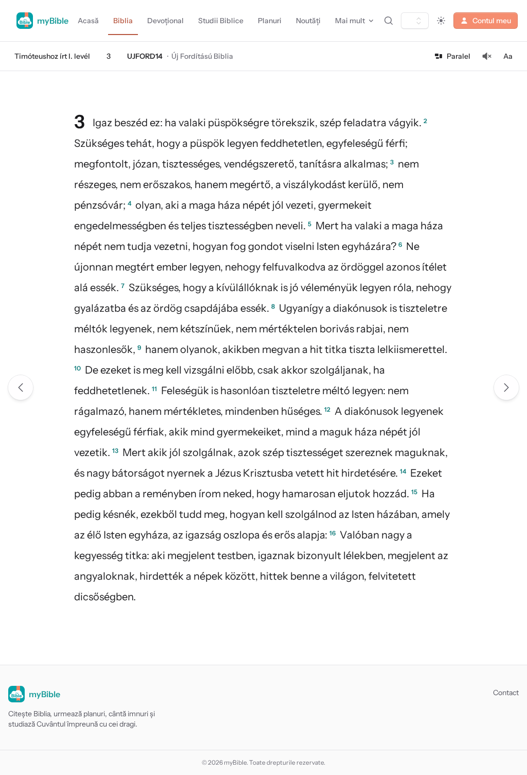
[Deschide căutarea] (388, 20)
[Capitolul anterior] (20, 387)
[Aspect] (441, 20)
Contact (506, 692)
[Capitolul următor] (506, 387)
